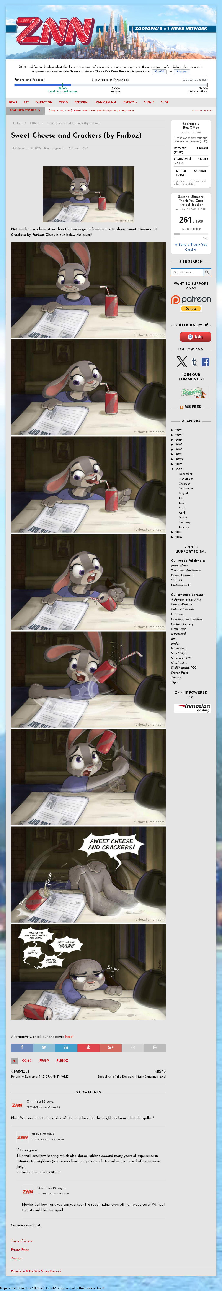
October (184, 483)
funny (44, 1061)
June (181, 503)
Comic (76, 148)
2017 (178, 532)
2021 (178, 454)
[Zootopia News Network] (111, 56)
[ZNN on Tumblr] (193, 364)
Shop (165, 102)
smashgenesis (56, 148)
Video (63, 102)
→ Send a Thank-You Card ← (191, 247)
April (182, 513)
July (181, 498)
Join (198, 337)
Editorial (82, 102)
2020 (179, 459)
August (183, 493)
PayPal (159, 71)
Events (129, 102)
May (182, 508)
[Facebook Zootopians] (194, 396)
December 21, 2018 (29, 148)
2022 (179, 449)
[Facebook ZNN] (205, 364)
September (186, 488)
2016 (178, 537)
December (185, 474)
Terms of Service (22, 1241)
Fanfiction (44, 102)
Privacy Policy (20, 1249)
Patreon (181, 71)
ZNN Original (106, 102)
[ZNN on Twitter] (182, 364)
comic (27, 1061)
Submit (149, 102)
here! (69, 1037)
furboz (62, 1061)
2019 (178, 464)
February (185, 522)
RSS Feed (193, 407)
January (184, 527)
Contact (16, 1258)
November (186, 478)
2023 (179, 444)
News (13, 102)
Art (26, 102)
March (183, 517)
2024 (179, 439)
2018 (179, 469)
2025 (179, 435)
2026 (179, 430)
